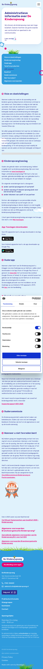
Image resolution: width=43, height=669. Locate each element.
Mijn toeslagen (18, 220)
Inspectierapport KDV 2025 (12, 404)
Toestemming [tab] (7, 304)
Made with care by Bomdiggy (13, 665)
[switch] (38, 334)
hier (6, 287)
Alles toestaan (21, 355)
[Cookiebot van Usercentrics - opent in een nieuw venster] (32, 298)
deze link (13, 273)
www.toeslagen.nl (18, 171)
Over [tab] (35, 304)
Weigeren (21, 369)
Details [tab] (21, 304)
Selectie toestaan (22, 362)
